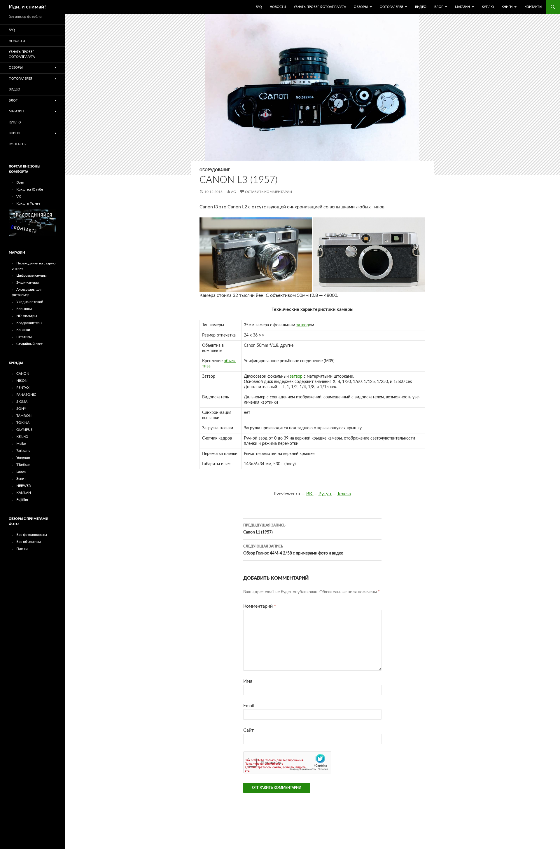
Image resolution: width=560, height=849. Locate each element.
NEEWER (23, 485)
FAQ (259, 6)
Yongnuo (23, 457)
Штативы (24, 337)
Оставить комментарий (268, 191)
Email (248, 705)
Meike (21, 443)
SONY (21, 408)
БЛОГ (438, 6)
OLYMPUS (24, 429)
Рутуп (325, 493)
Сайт (248, 730)
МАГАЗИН (462, 6)
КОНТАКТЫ (533, 6)
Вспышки (24, 309)
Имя (247, 681)
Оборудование (215, 170)
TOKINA (22, 422)
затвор (302, 325)
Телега (344, 493)
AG (233, 191)
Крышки (23, 330)
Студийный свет (29, 344)
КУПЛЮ (488, 6)
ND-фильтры (26, 316)
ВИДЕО (420, 6)
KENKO (22, 436)
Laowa (21, 471)
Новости (278, 6)
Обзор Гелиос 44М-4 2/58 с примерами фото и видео (293, 550)
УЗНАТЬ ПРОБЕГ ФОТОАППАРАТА (320, 6)
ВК (310, 493)
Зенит (21, 478)
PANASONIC (26, 394)
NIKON (21, 380)
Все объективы (28, 541)
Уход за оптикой (29, 302)
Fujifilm (22, 499)
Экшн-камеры (27, 282)
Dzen (20, 182)
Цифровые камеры (31, 275)
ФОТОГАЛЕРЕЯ (391, 6)
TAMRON (24, 415)
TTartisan (23, 464)
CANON (22, 373)
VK (18, 196)
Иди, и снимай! (27, 7)
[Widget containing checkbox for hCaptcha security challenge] (287, 762)
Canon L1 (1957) (264, 529)
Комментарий (259, 606)
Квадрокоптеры (29, 323)
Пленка (22, 548)
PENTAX (22, 387)
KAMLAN (23, 492)
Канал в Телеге (28, 203)
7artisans (23, 450)
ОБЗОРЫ (361, 6)
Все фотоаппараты (31, 534)
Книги (507, 6)
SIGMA (21, 401)
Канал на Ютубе (29, 189)
